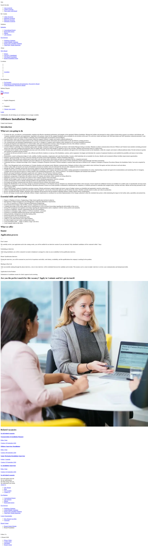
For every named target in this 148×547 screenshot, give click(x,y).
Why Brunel (4, 51)
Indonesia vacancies (9, 18)
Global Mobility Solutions (11, 42)
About (2, 48)
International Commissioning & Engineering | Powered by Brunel (21, 84)
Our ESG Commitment (10, 55)
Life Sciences (7, 34)
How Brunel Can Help (10, 519)
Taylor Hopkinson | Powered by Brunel (14, 85)
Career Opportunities (6, 516)
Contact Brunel (5, 92)
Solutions (3, 24)
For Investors (7, 82)
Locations (3, 61)
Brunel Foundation (9, 527)
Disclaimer (7, 543)
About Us (3, 484)
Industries (3, 27)
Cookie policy (8, 541)
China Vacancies (8, 16)
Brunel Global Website (10, 526)
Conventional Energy (10, 30)
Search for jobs (5, 5)
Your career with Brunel (10, 11)
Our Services (4, 37)
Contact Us (7, 492)
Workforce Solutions (9, 40)
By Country (4, 14)
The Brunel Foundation (10, 57)
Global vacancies (8, 9)
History (6, 54)
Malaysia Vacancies (9, 20)
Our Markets (4, 495)
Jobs (2, 2)
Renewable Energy (9, 31)
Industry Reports (5, 88)
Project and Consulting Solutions (13, 43)
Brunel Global (4, 523)
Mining (6, 33)
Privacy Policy (8, 540)
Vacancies (7, 520)
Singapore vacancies (9, 21)
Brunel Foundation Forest (11, 58)
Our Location (7, 490)
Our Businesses (5, 79)
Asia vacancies (8, 8)
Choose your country (10, 109)
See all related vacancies (8, 433)
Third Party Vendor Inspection (12, 45)
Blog (2, 91)
